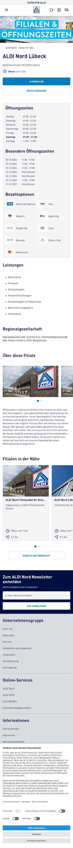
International (10, 667)
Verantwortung (11, 661)
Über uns (8, 628)
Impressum (9, 735)
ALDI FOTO (8, 695)
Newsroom (8, 635)
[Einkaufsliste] (59, 10)
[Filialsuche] (52, 10)
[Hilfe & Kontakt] (67, 10)
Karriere (7, 641)
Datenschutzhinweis (13, 741)
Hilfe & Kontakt (11, 728)
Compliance (9, 654)
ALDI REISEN (10, 701)
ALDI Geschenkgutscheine (17, 707)
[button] (6, 11)
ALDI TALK (8, 688)
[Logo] (36, 9)
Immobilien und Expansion (17, 648)
